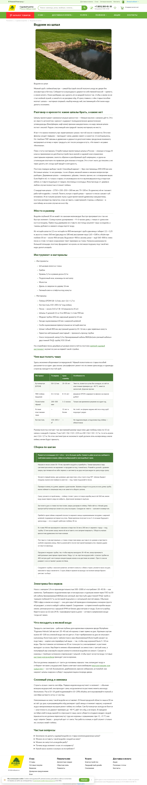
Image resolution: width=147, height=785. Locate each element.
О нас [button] (40, 15)
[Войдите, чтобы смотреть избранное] (115, 7)
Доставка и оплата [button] (61, 15)
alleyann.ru (16, 770)
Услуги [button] (83, 15)
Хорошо (84, 780)
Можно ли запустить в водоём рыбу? (52, 742)
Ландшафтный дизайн (93, 765)
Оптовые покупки (106, 1)
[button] (130, 1)
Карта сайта (80, 783)
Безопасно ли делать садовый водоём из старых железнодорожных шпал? (68, 736)
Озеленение (89, 768)
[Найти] (84, 7)
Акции (117, 15)
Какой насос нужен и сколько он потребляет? (55, 749)
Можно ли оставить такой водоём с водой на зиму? (58, 739)
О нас (96, 1)
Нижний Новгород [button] (16, 1)
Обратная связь (63, 765)
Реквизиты (61, 768)
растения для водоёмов (44, 657)
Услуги (88, 759)
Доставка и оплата (86, 1)
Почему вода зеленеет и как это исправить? (55, 745)
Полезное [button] (100, 15)
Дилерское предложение (38, 771)
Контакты (117, 1)
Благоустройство (91, 762)
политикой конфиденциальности (44, 781)
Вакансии (32, 768)
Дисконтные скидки (64, 762)
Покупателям (63, 759)
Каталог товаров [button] (21, 15)
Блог (31, 774)
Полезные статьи (119, 765)
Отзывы (32, 762)
